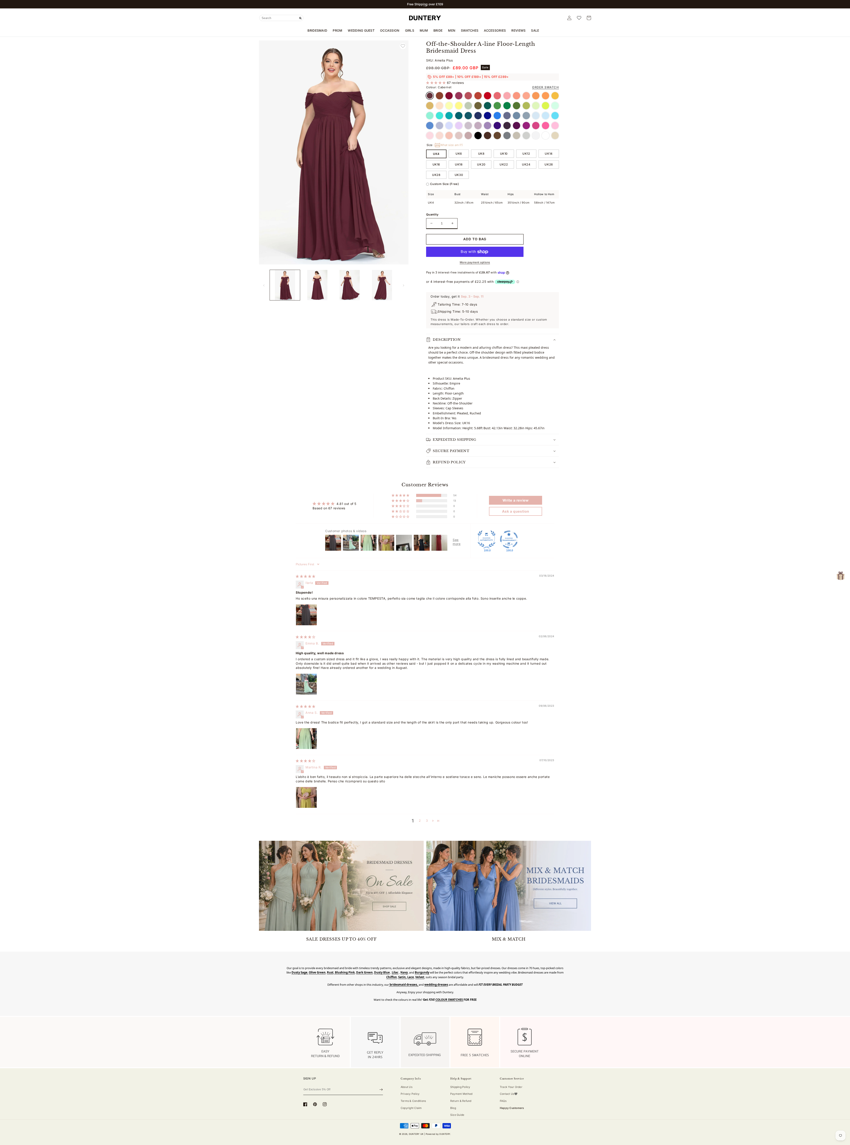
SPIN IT (425, 632)
